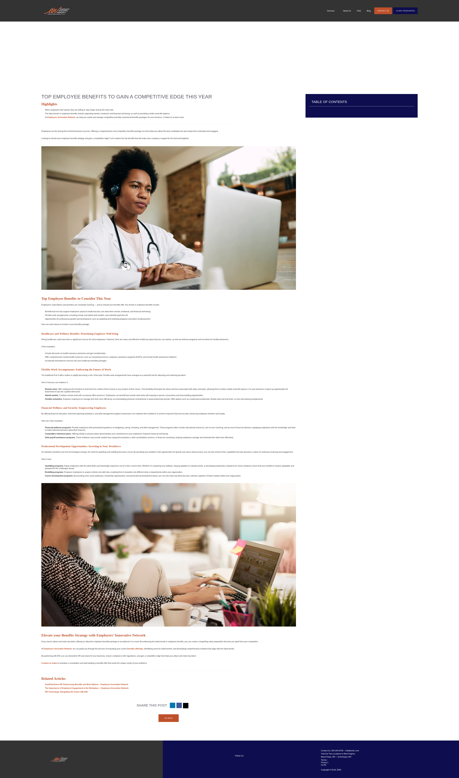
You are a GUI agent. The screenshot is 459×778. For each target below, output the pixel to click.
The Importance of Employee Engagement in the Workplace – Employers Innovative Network (86, 688)
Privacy (324, 762)
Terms (324, 760)
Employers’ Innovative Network (58, 649)
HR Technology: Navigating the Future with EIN (66, 692)
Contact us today (49, 663)
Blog (369, 11)
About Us (347, 11)
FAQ (359, 11)
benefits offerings (135, 649)
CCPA (323, 765)
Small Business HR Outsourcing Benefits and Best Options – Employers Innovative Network (86, 684)
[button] (172, 705)
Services (330, 11)
